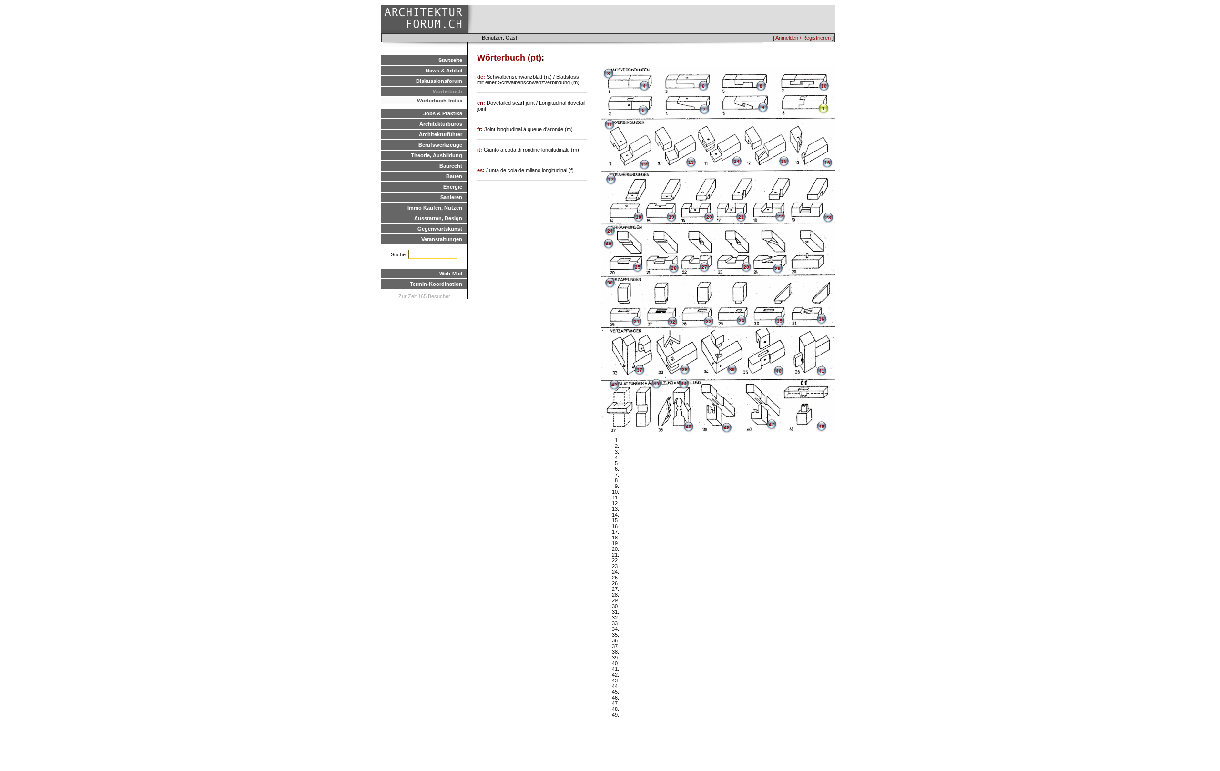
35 (780, 321)
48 (821, 426)
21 (741, 217)
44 (684, 383)
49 (608, 243)
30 (610, 282)
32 (672, 322)
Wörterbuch (447, 91)
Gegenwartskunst (439, 229)
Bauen (454, 176)
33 (709, 321)
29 (778, 268)
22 (780, 216)
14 (737, 161)
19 (671, 217)
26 (674, 268)
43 (656, 383)
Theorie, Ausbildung (436, 155)
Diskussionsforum (439, 81)
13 (691, 162)
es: (481, 170)
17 (611, 179)
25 (637, 267)
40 (779, 371)
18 (638, 217)
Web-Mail (450, 273)
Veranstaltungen (441, 239)
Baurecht (450, 166)
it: (480, 149)
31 (637, 321)
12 (644, 164)
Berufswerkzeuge (440, 145)
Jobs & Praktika (442, 113)
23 (828, 217)
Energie (452, 187)
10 (824, 86)
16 (827, 162)
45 (688, 426)
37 (639, 370)
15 (784, 161)
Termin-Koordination (436, 284)
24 (610, 230)
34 (741, 320)
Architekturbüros (440, 124)
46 (727, 427)
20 (709, 217)
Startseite (450, 60)
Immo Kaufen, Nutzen (434, 208)
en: (482, 103)
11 (609, 124)
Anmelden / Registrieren (803, 38)
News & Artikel (444, 70)
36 (821, 319)
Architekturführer (440, 134)
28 (746, 267)
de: (482, 77)
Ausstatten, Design (438, 218)
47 (771, 424)
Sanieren (451, 197)
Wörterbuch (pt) (509, 57)
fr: (480, 129)
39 (732, 369)
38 (685, 369)
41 (821, 371)
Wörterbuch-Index (439, 100)
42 (614, 384)
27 (704, 267)
